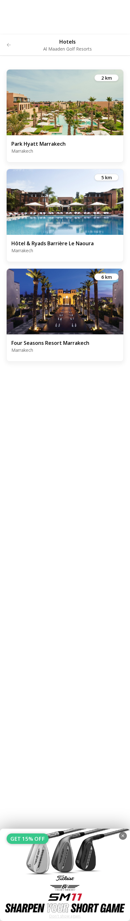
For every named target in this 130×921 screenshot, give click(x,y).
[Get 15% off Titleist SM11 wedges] (65, 875)
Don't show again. (65, 916)
